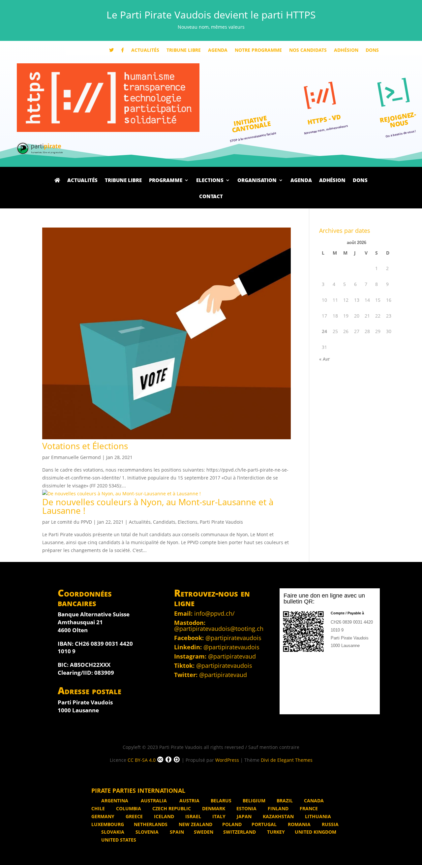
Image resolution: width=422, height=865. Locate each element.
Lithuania (317, 816)
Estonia (245, 808)
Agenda (217, 50)
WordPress (227, 760)
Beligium (253, 800)
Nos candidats (308, 50)
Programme (165, 181)
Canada (313, 800)
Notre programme (258, 50)
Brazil (284, 800)
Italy (218, 816)
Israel (192, 816)
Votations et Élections (85, 446)
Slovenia (146, 832)
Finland (277, 808)
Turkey (275, 832)
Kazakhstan (277, 816)
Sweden (203, 832)
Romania (298, 824)
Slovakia (112, 832)
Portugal (264, 824)
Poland (232, 824)
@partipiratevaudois (233, 638)
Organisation (257, 181)
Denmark (213, 808)
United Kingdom (315, 832)
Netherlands (150, 824)
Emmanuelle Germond (76, 457)
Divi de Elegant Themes (287, 760)
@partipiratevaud (232, 656)
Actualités (145, 50)
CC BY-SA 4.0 (142, 760)
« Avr (324, 359)
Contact (211, 197)
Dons (372, 50)
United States (118, 840)
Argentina (115, 800)
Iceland (163, 816)
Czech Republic (171, 808)
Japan (243, 816)
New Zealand (194, 824)
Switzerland (239, 832)
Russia (329, 824)
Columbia (128, 808)
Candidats (164, 522)
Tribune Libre (183, 50)
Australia (153, 800)
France (308, 808)
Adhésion (346, 50)
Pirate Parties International (138, 790)
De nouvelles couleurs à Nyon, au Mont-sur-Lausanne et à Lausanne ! (157, 506)
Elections (210, 181)
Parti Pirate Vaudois (221, 522)
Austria (188, 800)
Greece (133, 816)
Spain (176, 832)
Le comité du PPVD (71, 522)
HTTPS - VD (324, 119)
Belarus (220, 800)
